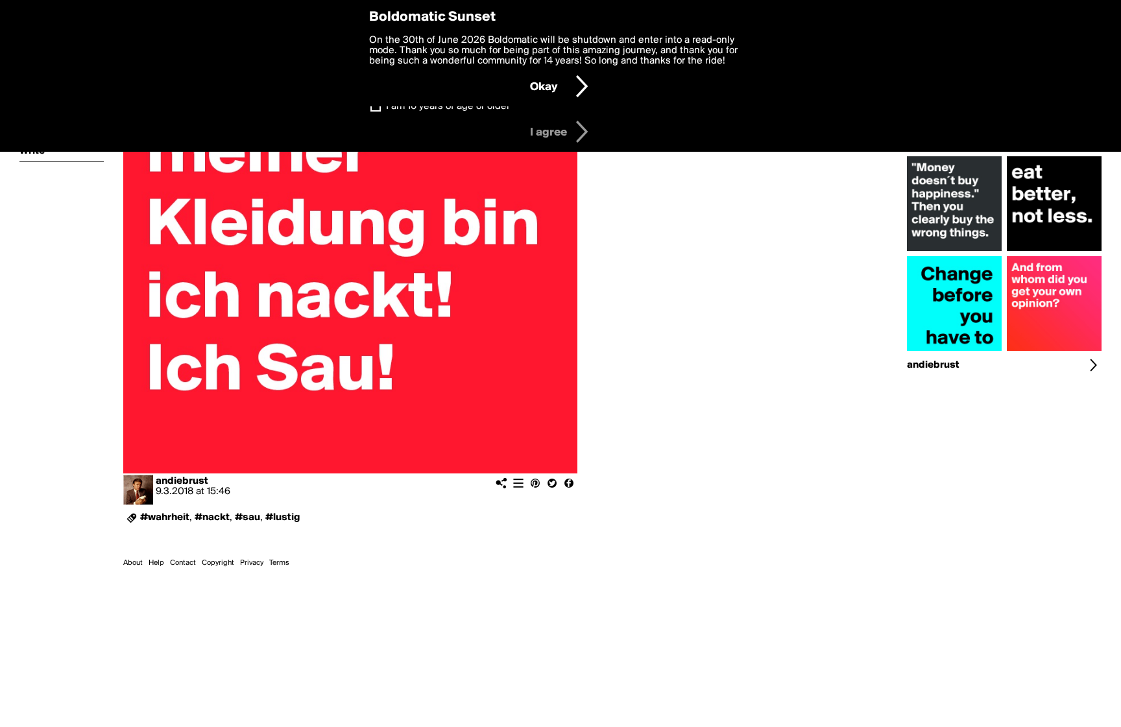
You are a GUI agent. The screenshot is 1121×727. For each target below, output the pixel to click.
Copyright (218, 563)
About (133, 563)
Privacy (251, 563)
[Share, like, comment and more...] (954, 251)
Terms (279, 563)
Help (156, 563)
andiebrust (182, 481)
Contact (183, 563)
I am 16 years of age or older (448, 106)
